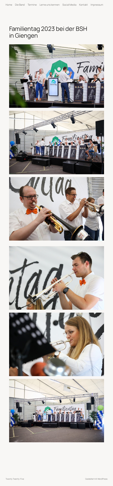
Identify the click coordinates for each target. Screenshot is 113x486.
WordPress (102, 478)
